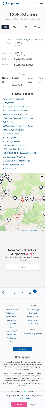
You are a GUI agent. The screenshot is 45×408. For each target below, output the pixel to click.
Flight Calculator (12, 313)
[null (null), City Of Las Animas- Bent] (32, 199)
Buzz (12, 327)
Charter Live (11, 320)
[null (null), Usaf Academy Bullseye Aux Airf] (10, 180)
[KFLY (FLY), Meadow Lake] (4, 175)
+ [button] (42, 176)
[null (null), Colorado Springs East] (7, 177)
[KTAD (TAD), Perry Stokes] (9, 220)
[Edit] (15, 293)
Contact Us (22, 349)
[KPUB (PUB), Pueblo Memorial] (6, 192)
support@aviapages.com (33, 334)
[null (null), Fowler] (15, 198)
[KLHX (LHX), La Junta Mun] (26, 199)
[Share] (22, 293)
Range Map (12, 324)
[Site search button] (37, 3)
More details (24, 398)
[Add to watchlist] (30, 293)
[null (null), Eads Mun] (41, 187)
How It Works (33, 313)
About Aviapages (33, 310)
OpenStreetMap (32, 230)
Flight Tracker (12, 334)
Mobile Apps (11, 338)
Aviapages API (11, 331)
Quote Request (11, 317)
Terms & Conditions (33, 317)
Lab (11, 341)
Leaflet (24, 230)
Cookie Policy (33, 324)
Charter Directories (12, 310)
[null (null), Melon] (22, 200)
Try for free (22, 267)
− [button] (42, 179)
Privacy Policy (33, 320)
